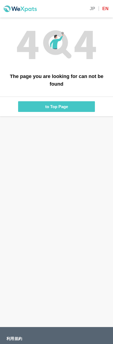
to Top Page (56, 106)
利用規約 (14, 338)
